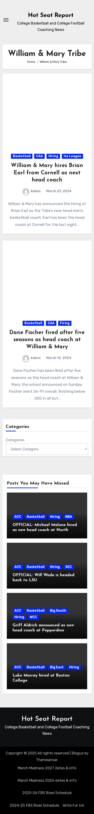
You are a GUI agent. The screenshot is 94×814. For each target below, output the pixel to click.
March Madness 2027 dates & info (47, 768)
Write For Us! (73, 805)
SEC (68, 567)
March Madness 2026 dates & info (47, 780)
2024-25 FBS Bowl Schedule (34, 805)
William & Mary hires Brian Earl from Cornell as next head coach (47, 173)
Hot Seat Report (50, 15)
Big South (58, 611)
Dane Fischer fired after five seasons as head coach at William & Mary (47, 340)
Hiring (53, 156)
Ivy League (72, 156)
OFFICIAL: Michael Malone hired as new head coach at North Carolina (45, 530)
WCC (33, 617)
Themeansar (46, 760)
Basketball (22, 156)
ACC (17, 517)
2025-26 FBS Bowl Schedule (47, 793)
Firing (65, 323)
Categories (15, 440)
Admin (36, 191)
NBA (68, 517)
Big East (57, 667)
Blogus (78, 753)
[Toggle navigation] (6, 20)
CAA (39, 156)
